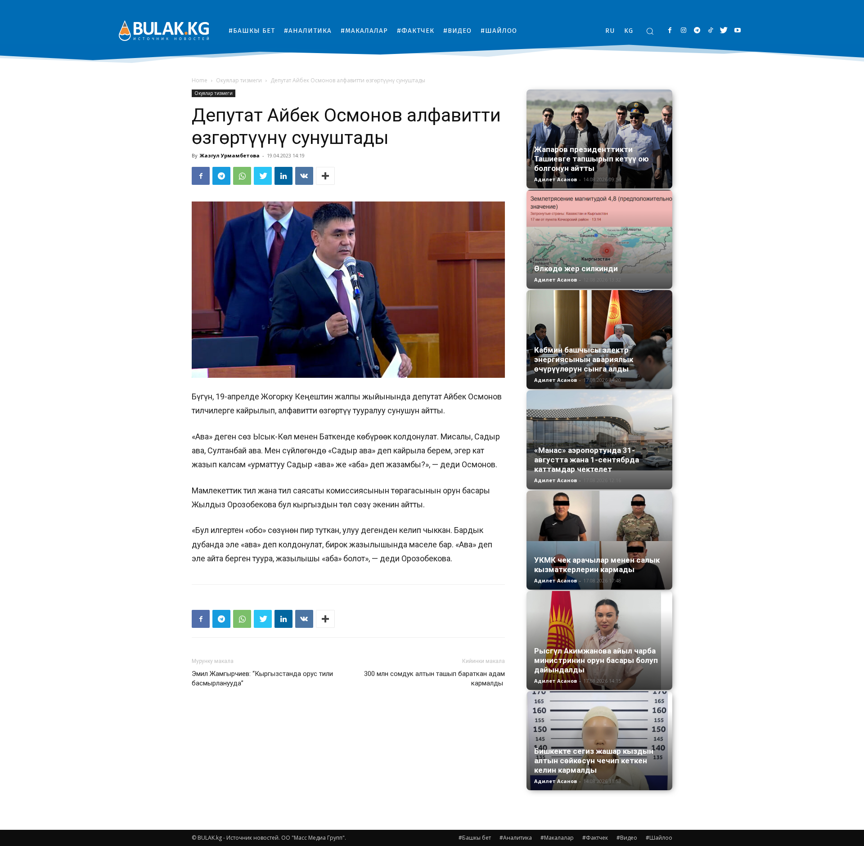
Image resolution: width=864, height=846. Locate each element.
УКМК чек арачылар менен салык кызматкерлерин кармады (597, 564)
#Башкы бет (475, 838)
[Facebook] (670, 31)
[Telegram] (697, 31)
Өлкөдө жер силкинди (576, 268)
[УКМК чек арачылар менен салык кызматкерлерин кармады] (599, 540)
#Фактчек (595, 838)
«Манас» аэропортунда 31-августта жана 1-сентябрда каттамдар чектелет (586, 460)
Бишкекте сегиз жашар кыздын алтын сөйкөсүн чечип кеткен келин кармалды (593, 760)
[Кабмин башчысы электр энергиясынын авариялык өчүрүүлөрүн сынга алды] (599, 339)
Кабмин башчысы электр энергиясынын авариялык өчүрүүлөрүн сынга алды (583, 359)
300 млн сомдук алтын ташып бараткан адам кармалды (434, 678)
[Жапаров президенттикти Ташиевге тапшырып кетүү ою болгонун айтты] (599, 139)
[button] (650, 31)
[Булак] (164, 30)
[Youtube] (737, 31)
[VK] (304, 176)
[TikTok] (710, 31)
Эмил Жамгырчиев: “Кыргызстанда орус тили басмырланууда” (262, 678)
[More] (325, 176)
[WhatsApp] (242, 176)
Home (199, 80)
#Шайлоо (659, 838)
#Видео (626, 838)
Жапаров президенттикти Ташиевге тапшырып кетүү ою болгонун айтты (591, 159)
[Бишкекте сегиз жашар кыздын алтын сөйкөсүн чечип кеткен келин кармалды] (599, 740)
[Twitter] (724, 31)
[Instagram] (683, 31)
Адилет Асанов (555, 179)
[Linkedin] (283, 176)
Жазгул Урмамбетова (230, 155)
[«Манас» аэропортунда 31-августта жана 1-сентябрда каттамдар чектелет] (599, 430)
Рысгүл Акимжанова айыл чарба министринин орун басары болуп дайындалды (596, 660)
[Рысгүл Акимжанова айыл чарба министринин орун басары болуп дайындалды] (599, 640)
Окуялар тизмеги (239, 80)
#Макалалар (557, 838)
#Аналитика (516, 838)
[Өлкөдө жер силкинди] (599, 231)
